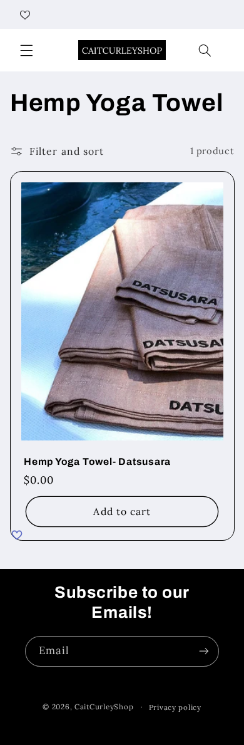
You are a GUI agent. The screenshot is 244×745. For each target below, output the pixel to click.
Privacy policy (175, 707)
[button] (26, 50)
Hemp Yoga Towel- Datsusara (97, 461)
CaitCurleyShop (103, 706)
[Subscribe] (204, 651)
